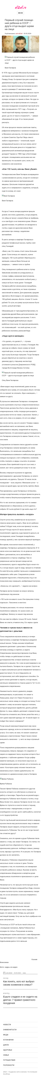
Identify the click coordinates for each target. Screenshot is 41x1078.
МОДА (5, 1035)
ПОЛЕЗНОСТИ (8, 1065)
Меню (20, 13)
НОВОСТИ (7, 1025)
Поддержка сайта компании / (18, 1072)
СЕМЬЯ (6, 1055)
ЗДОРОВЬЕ (7, 1050)
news (24, 973)
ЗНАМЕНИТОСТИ (10, 1030)
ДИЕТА (6, 1045)
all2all (5, 1072)
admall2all (19, 33)
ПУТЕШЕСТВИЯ (9, 1060)
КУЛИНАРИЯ (8, 1040)
